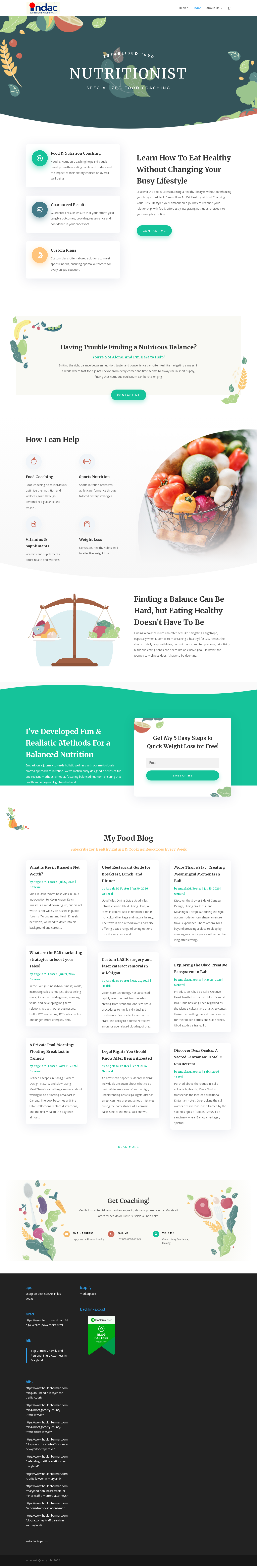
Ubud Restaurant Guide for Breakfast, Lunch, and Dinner (126, 874)
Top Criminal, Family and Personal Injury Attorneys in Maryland (49, 1355)
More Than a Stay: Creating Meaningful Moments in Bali (199, 874)
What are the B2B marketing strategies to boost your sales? (56, 959)
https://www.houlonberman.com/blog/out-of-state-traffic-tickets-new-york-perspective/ (47, 1444)
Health (183, 8)
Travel (178, 1077)
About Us (212, 8)
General (35, 887)
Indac (197, 8)
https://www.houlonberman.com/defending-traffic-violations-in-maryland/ (47, 1461)
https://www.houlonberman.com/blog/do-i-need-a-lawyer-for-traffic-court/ (47, 1393)
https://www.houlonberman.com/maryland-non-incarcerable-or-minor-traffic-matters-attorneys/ (47, 1491)
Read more (128, 1146)
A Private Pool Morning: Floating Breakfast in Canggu (52, 1052)
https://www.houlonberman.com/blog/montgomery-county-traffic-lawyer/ (47, 1410)
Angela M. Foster (45, 882)
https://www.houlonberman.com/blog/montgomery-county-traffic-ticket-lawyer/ (47, 1427)
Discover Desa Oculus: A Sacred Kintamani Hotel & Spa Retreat (198, 1057)
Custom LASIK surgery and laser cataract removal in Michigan (127, 966)
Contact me (154, 230)
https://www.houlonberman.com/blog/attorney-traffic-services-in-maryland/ (47, 1520)
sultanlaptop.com (37, 1541)
